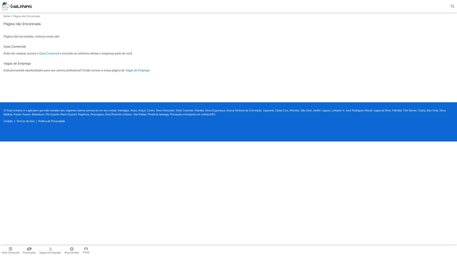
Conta (86, 252)
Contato (8, 121)
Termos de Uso (25, 121)
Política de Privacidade (51, 121)
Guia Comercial (49, 53)
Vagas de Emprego (137, 70)
